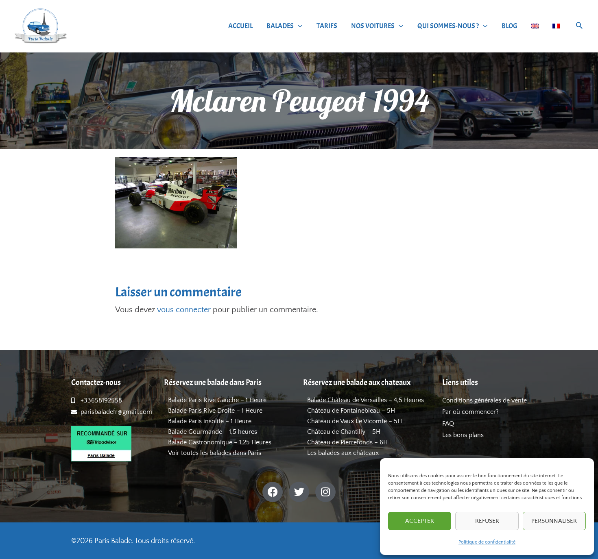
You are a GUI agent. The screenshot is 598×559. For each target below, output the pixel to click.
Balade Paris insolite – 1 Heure (209, 421)
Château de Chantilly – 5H (343, 431)
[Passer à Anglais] (535, 26)
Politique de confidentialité (486, 542)
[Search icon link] (579, 27)
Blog (509, 26)
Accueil (240, 26)
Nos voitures (373, 26)
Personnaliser (554, 521)
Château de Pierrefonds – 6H (347, 442)
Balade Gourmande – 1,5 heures (212, 431)
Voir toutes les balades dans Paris (214, 453)
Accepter (419, 521)
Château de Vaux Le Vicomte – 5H (354, 421)
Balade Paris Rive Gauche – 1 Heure (217, 400)
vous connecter (184, 309)
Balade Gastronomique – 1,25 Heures (219, 442)
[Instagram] (325, 492)
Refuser (487, 521)
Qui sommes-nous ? (448, 26)
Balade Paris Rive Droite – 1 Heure (215, 410)
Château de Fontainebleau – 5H (351, 410)
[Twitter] (299, 492)
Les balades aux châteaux (343, 453)
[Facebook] (272, 492)
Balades (280, 26)
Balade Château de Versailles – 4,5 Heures (365, 400)
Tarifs (326, 26)
